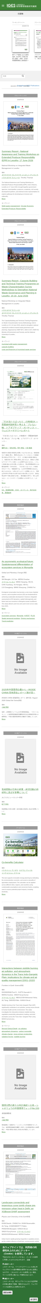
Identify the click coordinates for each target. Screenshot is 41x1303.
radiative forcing (7, 1037)
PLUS (33, 616)
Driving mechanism (28, 618)
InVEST (27, 616)
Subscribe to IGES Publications (28, 85)
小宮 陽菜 (28, 448)
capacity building (8, 347)
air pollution (22, 1028)
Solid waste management (11, 206)
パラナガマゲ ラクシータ (11, 178)
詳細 (28, 1260)
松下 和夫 (5, 804)
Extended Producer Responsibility (14, 209)
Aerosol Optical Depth (9, 1028)
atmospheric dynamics (10, 1031)
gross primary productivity (23, 1034)
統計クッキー (9, 1279)
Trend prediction (7, 621)
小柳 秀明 (5, 707)
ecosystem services (9, 616)
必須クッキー (9, 1264)
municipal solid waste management (14, 344)
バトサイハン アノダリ (10, 870)
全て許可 (34, 1299)
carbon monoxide (25, 1031)
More (3, 199)
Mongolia (20, 616)
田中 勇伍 (20, 448)
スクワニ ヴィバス (25, 870)
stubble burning (19, 1037)
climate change (7, 1034)
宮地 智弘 (13, 448)
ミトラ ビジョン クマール (11, 873)
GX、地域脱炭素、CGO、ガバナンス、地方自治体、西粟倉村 (19, 491)
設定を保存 (8, 1292)
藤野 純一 (5, 448)
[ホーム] (22, 6)
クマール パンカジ (8, 582)
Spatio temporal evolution (11, 618)
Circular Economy (27, 206)
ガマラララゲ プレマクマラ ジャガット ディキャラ (20, 175)
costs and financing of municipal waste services (19, 349)
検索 (23, 74)
